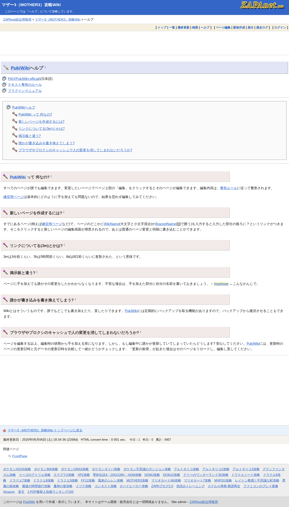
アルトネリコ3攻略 (246, 469)
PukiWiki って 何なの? (35, 114)
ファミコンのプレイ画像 (260, 486)
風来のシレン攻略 (110, 480)
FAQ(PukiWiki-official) (24, 79)
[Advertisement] (144, 43)
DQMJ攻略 (152, 475)
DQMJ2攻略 (171, 475)
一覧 (172, 27)
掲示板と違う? (30, 136)
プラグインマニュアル (25, 91)
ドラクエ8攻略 (43, 480)
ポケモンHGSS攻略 (17, 469)
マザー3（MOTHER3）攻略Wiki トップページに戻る (45, 430)
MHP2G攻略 (223, 480)
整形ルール (228, 188)
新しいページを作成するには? (41, 121)
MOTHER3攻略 (137, 480)
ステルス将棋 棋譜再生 (224, 486)
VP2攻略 (84, 475)
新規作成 (239, 27)
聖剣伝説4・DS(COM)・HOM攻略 (117, 475)
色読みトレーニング (190, 486)
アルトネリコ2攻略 (215, 469)
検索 (195, 27)
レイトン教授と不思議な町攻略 (257, 480)
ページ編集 (223, 27)
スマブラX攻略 (64, 475)
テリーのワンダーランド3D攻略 (205, 475)
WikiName (111, 224)
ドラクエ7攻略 (19, 480)
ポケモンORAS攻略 (75, 469)
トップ (162, 27)
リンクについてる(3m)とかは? (42, 128)
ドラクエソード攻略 (245, 475)
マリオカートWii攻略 (166, 480)
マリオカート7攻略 (197, 480)
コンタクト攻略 (106, 486)
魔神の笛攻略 (63, 486)
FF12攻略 (88, 480)
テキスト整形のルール (25, 84)
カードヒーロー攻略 (134, 486)
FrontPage (19, 456)
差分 (251, 27)
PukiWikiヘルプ (23, 107)
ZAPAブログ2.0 (162, 486)
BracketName (165, 224)
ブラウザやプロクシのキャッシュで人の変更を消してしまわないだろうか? (75, 150)
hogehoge (221, 284)
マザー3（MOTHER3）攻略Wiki (31, 4)
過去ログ (262, 27)
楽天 (21, 491)
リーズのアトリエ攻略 (35, 475)
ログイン (280, 27)
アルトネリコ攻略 (186, 469)
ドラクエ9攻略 (67, 480)
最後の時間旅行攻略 (36, 486)
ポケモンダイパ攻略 (106, 469)
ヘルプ (205, 27)
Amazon (9, 491)
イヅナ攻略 (83, 486)
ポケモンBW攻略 (46, 469)
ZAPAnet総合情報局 (17, 19)
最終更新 (183, 27)
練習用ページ (13, 197)
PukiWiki (20, 67)
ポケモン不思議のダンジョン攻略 (147, 469)
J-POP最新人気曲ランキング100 (50, 491)
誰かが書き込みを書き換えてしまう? (47, 143)
